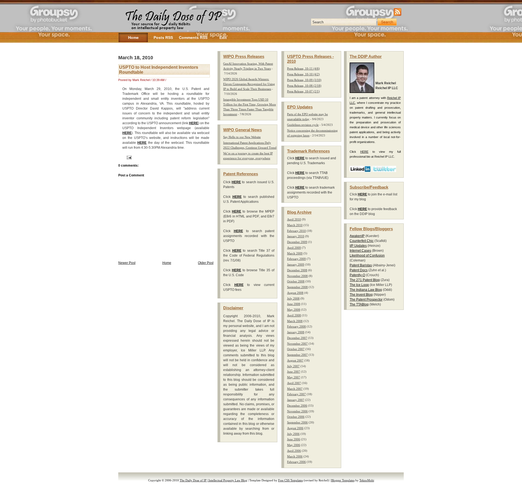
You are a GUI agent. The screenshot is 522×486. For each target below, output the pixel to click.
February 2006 (296, 461)
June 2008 (293, 304)
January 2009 (295, 264)
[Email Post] (128, 157)
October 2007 (295, 349)
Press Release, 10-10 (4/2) (303, 74)
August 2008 (295, 292)
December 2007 (297, 337)
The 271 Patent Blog (365, 280)
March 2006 (295, 456)
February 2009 (296, 258)
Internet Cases (360, 251)
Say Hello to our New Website (242, 137)
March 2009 (295, 253)
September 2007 (297, 354)
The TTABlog (359, 304)
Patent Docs (359, 270)
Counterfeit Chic (362, 241)
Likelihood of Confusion (367, 255)
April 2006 (294, 450)
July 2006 (293, 433)
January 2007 (295, 399)
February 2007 (296, 394)
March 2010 (295, 225)
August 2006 (295, 428)
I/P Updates (358, 246)
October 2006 (295, 416)
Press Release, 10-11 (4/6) (303, 68)
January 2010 (295, 236)
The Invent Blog (361, 295)
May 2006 (293, 445)
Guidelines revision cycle (303, 124)
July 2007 (293, 366)
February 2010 (296, 230)
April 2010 (294, 219)
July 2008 (293, 298)
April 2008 (294, 315)
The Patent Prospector (366, 299)
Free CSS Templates (290, 480)
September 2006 (297, 422)
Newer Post (126, 263)
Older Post (205, 263)
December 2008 (297, 270)
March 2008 (295, 321)
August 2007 (295, 360)
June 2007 (293, 371)
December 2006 (297, 405)
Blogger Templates (343, 480)
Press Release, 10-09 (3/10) (304, 80)
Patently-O (357, 275)
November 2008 (297, 276)
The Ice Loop (359, 285)
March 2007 (295, 388)
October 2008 (295, 281)
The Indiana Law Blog (366, 290)
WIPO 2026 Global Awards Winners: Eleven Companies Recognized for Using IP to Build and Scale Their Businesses (249, 84)
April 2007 (294, 383)
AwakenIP (357, 236)
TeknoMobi (366, 480)
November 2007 (297, 343)
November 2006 (297, 411)
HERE (193, 123)
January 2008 (295, 332)
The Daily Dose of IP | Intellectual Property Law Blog (213, 480)
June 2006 (293, 439)
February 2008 (296, 326)
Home (166, 263)
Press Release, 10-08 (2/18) (304, 85)
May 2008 (293, 309)
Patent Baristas (361, 265)
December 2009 (297, 242)
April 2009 (294, 247)
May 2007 (293, 377)
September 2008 (297, 287)
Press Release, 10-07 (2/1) (303, 91)
